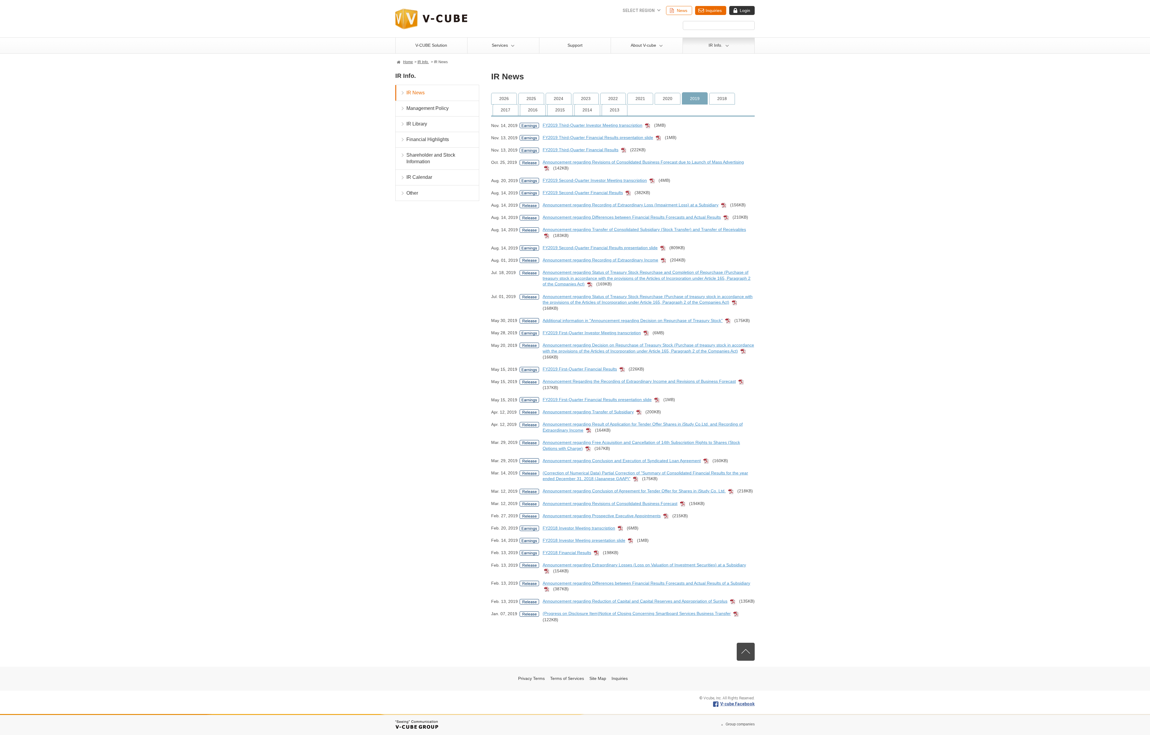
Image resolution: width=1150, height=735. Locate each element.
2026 (504, 98)
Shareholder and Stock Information (430, 158)
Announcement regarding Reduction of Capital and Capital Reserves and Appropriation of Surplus (635, 601)
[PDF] (649, 126)
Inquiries (714, 10)
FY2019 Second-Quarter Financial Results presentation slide (600, 247)
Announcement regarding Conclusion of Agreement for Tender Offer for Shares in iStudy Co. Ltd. (634, 491)
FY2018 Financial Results (567, 552)
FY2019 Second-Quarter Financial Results (583, 192)
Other (412, 193)
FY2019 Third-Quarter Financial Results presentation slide (598, 137)
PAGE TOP (746, 652)
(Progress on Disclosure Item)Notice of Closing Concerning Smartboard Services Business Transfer (637, 613)
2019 (695, 98)
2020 (667, 98)
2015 (560, 110)
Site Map (597, 678)
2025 (531, 98)
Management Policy (427, 108)
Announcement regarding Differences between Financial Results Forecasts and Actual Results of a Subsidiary (646, 583)
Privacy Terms (531, 678)
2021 (640, 98)
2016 (533, 110)
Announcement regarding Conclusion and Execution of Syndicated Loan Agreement (622, 460)
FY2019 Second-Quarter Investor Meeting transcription (595, 180)
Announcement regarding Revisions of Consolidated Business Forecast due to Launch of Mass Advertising (643, 162)
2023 (586, 98)
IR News (415, 92)
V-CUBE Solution (431, 45)
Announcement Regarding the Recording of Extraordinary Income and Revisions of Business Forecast (639, 381)
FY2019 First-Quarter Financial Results (580, 369)
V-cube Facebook (737, 703)
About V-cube (643, 45)
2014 (587, 110)
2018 (722, 98)
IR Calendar (419, 177)
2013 (614, 110)
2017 (505, 110)
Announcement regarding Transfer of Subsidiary (588, 411)
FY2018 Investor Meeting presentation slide (584, 540)
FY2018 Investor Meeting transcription (579, 528)
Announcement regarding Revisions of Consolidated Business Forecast (610, 503)
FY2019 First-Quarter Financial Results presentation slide (597, 399)
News (682, 10)
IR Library (416, 123)
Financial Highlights (427, 139)
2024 (558, 98)
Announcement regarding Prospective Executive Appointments (602, 515)
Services (500, 45)
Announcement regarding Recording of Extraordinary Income (600, 260)
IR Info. (715, 45)
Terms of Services (567, 678)
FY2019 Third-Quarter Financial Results (580, 149)
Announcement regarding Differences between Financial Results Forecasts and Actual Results (632, 217)
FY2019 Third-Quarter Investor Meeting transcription (592, 125)
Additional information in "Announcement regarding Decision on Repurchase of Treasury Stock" (633, 320)
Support (575, 45)
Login (745, 10)
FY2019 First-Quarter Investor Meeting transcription (592, 332)
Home (408, 62)
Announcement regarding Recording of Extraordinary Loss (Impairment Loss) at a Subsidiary (630, 204)
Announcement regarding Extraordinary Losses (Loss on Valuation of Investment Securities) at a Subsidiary (644, 564)
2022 (613, 98)
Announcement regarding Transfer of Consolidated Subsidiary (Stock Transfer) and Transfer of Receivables (644, 229)
